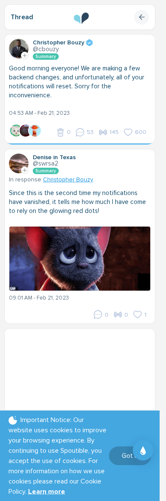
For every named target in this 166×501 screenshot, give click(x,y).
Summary (45, 56)
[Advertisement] (83, 386)
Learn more (46, 491)
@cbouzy (46, 49)
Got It (130, 455)
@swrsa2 (45, 163)
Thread (22, 17)
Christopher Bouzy (68, 179)
